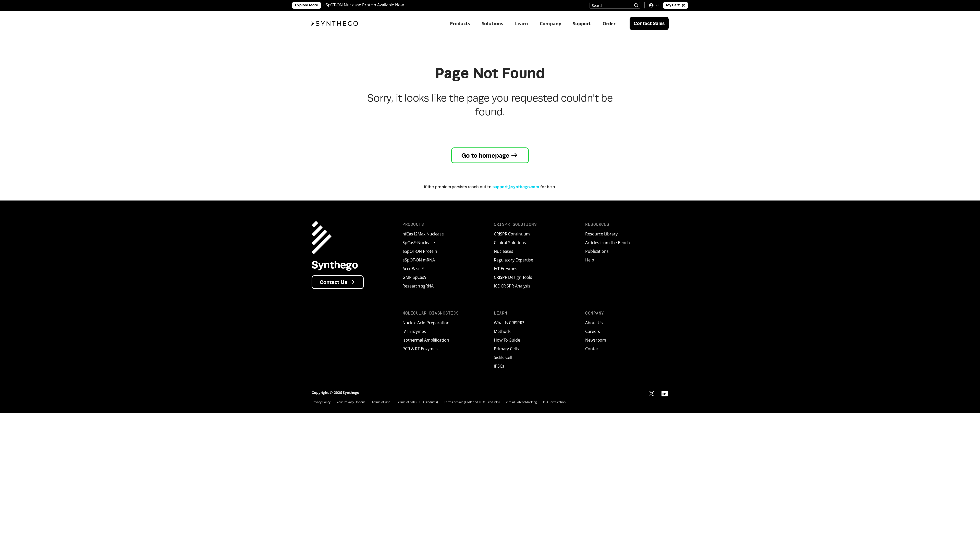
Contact (592, 349)
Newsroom (595, 340)
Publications (597, 251)
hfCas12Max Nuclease (423, 234)
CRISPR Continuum (512, 234)
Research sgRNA (418, 286)
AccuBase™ (413, 268)
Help (589, 260)
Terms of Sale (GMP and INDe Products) (472, 402)
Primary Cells (506, 349)
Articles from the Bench (607, 242)
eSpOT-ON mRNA (418, 260)
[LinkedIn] (664, 393)
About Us (594, 322)
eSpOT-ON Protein (419, 251)
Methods (502, 331)
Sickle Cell (503, 357)
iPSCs (499, 366)
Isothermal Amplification (425, 340)
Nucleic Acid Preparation (425, 322)
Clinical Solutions (510, 242)
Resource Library (601, 234)
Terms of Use (381, 402)
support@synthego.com (516, 186)
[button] (654, 5)
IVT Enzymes (505, 268)
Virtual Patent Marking (521, 402)
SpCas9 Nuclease (418, 242)
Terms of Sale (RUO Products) (417, 402)
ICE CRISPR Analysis (512, 286)
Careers (592, 331)
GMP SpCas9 (414, 277)
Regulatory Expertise (513, 260)
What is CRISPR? (509, 322)
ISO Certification (554, 402)
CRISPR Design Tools (513, 277)
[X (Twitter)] (652, 393)
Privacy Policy (321, 402)
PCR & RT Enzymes (419, 349)
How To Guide (507, 340)
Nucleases (503, 251)
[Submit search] (636, 5)
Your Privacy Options (351, 402)
